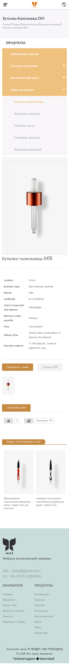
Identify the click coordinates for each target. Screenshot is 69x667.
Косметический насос (24, 78)
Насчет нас (10, 605)
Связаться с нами (18, 367)
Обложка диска (24, 125)
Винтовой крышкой (27, 149)
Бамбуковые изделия (24, 54)
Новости (8, 616)
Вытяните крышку (27, 113)
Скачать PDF (50, 367)
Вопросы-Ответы (13, 611)
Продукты (9, 600)
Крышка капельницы (50, 24)
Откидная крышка (27, 137)
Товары (16, 24)
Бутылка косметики (24, 66)
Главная (6, 24)
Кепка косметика (30, 24)
